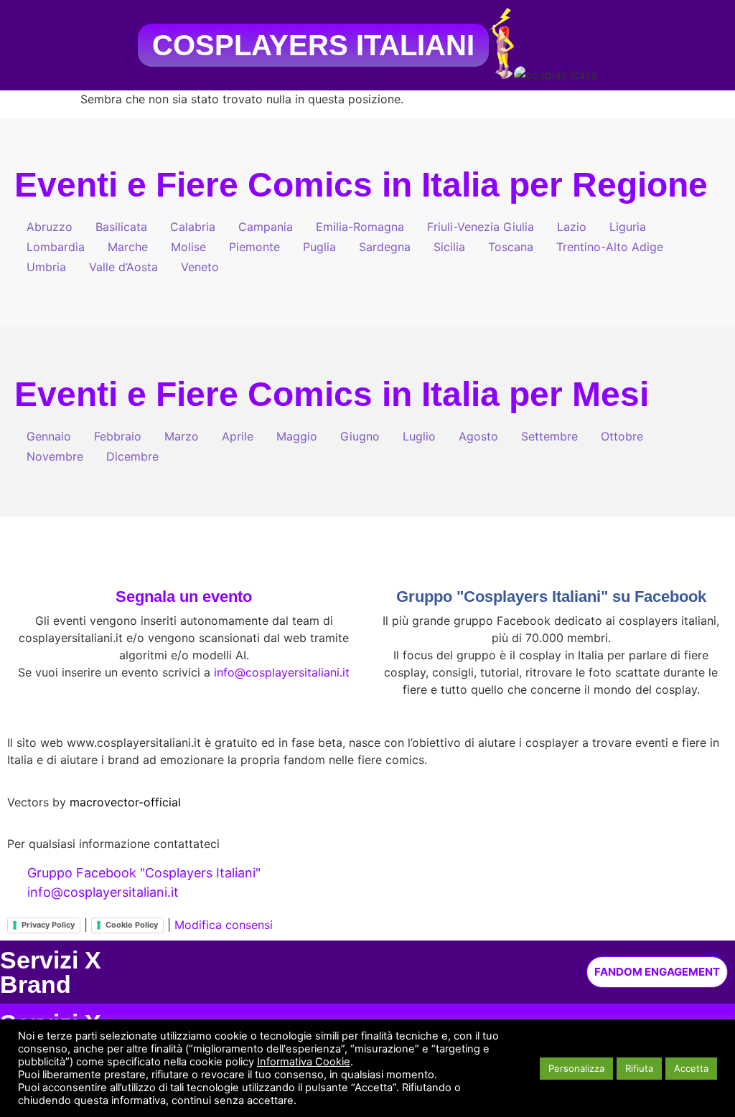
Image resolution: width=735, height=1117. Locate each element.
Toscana (510, 247)
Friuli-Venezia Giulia (480, 227)
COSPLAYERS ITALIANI (313, 45)
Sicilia (449, 247)
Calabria (192, 227)
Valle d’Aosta (123, 267)
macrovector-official (125, 802)
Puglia (319, 247)
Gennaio (49, 436)
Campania (265, 227)
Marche (128, 247)
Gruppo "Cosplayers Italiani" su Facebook (551, 596)
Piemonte (254, 247)
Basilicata (121, 227)
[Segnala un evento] (184, 563)
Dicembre (132, 456)
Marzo (181, 436)
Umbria (46, 267)
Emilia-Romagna (360, 227)
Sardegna (385, 247)
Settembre (549, 436)
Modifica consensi (223, 925)
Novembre (55, 456)
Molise (188, 247)
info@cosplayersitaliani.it (282, 672)
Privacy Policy (48, 925)
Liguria (627, 227)
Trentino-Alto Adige (609, 247)
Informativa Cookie (303, 1061)
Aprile (237, 436)
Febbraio (117, 436)
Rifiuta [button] (639, 1068)
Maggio (296, 436)
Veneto (200, 267)
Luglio (419, 436)
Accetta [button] (691, 1068)
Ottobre (622, 436)
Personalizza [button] (576, 1068)
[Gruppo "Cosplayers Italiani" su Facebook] (551, 563)
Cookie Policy (132, 925)
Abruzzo (49, 227)
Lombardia (56, 247)
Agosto (478, 436)
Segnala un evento (184, 596)
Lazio (571, 227)
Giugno (360, 436)
